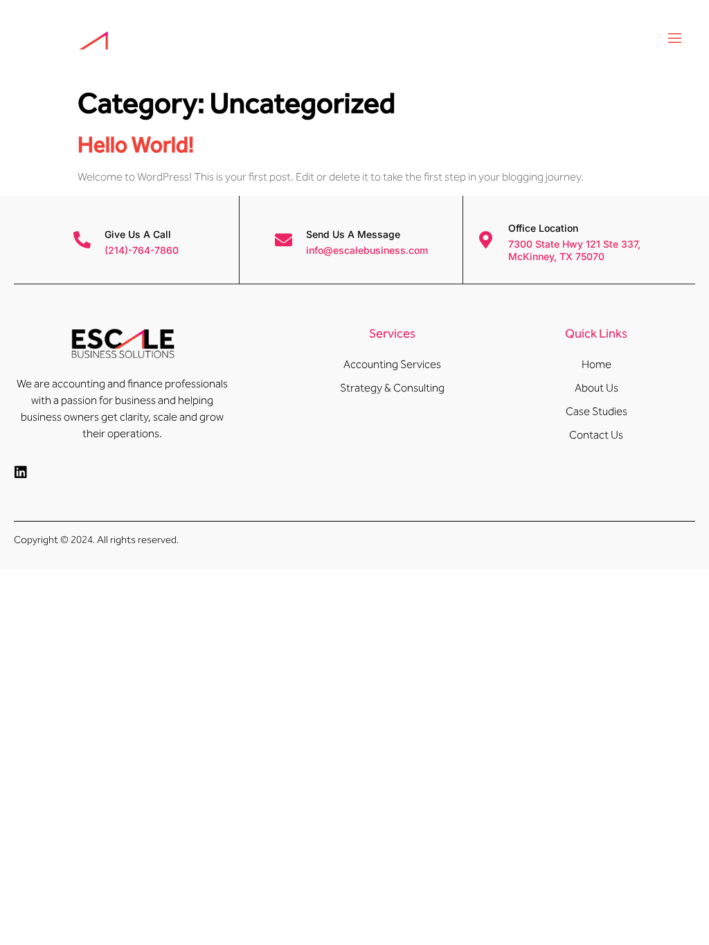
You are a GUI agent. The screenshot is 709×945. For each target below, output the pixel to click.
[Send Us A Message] (283, 239)
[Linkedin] (21, 472)
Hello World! (136, 144)
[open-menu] (673, 40)
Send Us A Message (353, 234)
